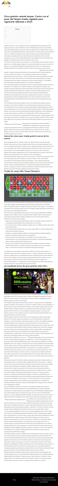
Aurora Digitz (44, 482)
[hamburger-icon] (9, 6)
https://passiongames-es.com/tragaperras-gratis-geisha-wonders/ (21, 70)
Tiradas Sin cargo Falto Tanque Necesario (18, 35)
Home (14, 480)
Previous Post (6, 466)
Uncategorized (9, 24)
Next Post (52, 466)
